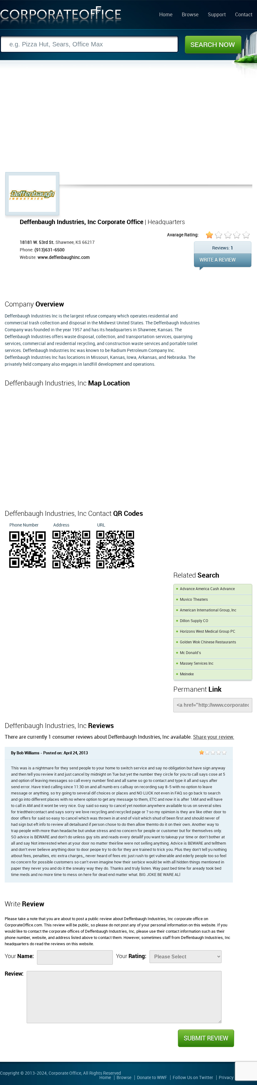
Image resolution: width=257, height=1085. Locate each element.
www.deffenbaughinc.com (64, 257)
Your (19, 956)
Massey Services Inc (196, 664)
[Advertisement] (128, 125)
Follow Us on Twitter (193, 1077)
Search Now (213, 44)
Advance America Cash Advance (207, 589)
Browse (190, 15)
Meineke (187, 674)
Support (217, 15)
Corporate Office (61, 16)
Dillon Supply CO (194, 621)
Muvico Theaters (194, 600)
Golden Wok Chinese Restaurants (208, 642)
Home (165, 15)
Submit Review (205, 1038)
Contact (243, 15)
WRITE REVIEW (223, 262)
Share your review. (213, 737)
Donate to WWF (152, 1077)
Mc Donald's (190, 653)
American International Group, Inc (208, 610)
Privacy (226, 1077)
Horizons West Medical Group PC (207, 632)
